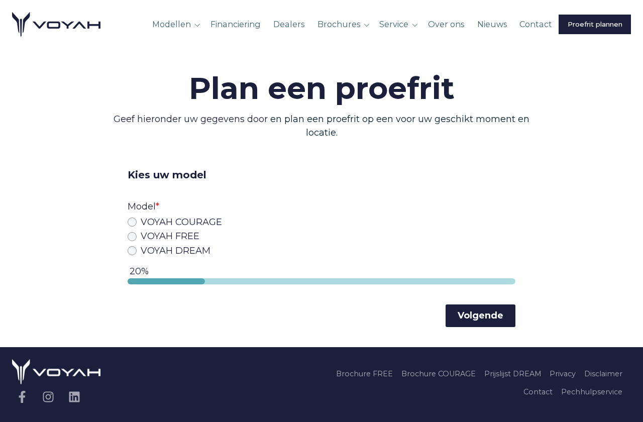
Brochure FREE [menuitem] (364, 373)
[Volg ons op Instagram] (48, 397)
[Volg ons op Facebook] (22, 397)
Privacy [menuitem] (563, 373)
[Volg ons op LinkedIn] (74, 397)
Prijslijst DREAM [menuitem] (513, 373)
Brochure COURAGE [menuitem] (438, 373)
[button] (178, 24)
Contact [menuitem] (538, 391)
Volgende (480, 315)
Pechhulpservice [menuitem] (591, 391)
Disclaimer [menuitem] (603, 373)
